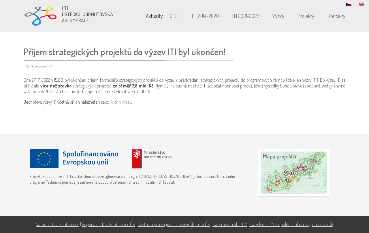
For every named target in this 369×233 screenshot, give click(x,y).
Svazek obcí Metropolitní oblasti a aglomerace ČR (291, 224)
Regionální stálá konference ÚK (108, 224)
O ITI (174, 16)
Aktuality (154, 16)
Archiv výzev (120, 102)
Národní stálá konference (57, 224)
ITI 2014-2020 (205, 16)
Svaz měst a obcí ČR (229, 224)
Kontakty (336, 16)
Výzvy (278, 16)
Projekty (306, 16)
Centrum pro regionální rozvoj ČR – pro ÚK (174, 224)
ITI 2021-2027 (245, 16)
